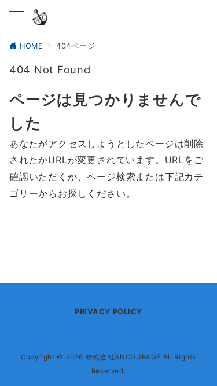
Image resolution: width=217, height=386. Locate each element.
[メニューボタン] (16, 17)
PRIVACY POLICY (108, 311)
